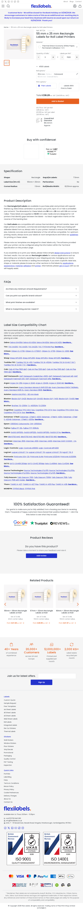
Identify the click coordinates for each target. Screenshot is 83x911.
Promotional (8, 753)
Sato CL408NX (51, 463)
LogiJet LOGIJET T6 (37, 452)
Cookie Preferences (11, 793)
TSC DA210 (23, 347)
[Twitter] (5, 1)
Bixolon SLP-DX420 (35, 398)
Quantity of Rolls (42, 53)
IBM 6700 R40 (26, 436)
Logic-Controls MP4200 (49, 448)
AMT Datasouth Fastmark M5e (38, 379)
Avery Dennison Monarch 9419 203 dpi (35, 387)
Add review (41, 555)
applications (68, 263)
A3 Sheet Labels (10, 716)
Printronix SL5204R (52, 456)
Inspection (8, 765)
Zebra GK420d (43, 342)
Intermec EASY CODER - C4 (64, 441)
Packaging (8, 756)
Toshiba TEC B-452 (24, 362)
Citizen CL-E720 (18, 351)
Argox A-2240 (29, 383)
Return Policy (9, 786)
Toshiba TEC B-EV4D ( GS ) (63, 362)
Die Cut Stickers (10, 728)
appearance (9, 266)
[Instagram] (18, 1)
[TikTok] (15, 1)
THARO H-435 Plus (47, 484)
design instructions (62, 253)
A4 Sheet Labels (10, 709)
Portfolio (7, 774)
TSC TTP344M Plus (46, 347)
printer (38, 266)
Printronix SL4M (36, 456)
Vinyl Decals (8, 749)
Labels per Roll (65, 53)
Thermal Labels (9, 731)
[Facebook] (2, 1)
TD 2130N (42, 405)
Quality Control (9, 759)
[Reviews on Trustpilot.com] (38, 523)
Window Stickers (10, 743)
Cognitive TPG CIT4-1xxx (45, 410)
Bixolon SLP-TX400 (67, 398)
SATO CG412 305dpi (36, 463)
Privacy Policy (9, 789)
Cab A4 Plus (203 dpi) (37, 369)
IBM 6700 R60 (39, 436)
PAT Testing (8, 762)
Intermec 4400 (45, 441)
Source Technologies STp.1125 (43, 473)
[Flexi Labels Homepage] (41, 6)
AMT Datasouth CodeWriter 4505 (33, 376)
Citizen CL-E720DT (33, 351)
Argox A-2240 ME (56, 383)
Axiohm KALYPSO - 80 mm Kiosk (25, 394)
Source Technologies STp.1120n (17, 473)
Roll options (40, 71)
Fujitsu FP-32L (16, 428)
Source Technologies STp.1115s (61, 470)
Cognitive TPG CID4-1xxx (24, 410)
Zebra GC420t (56, 342)
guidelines (74, 234)
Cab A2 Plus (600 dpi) (18, 369)
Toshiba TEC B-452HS (42, 362)
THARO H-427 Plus (30, 484)
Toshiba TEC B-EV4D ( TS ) (15, 365)
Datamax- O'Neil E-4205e (23, 419)
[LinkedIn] (9, 1)
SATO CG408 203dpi (18, 463)
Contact (78, 1)
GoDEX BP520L (30, 432)
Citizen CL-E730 (48, 351)
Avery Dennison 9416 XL (14, 390)
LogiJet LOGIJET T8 (53, 452)
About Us (7, 799)
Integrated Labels (10, 725)
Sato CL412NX (63, 463)
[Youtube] (12, 1)
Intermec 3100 (19, 441)
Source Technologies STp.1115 (36, 470)
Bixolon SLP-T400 (51, 398)
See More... (67, 342)
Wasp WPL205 (16, 358)
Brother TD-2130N (19, 405)
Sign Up (41, 682)
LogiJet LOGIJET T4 (20, 452)
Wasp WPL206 (29, 358)
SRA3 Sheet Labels (10, 719)
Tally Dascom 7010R (42, 477)
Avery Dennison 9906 (33, 390)
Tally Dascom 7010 (25, 477)
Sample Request (10, 703)
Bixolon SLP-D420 (19, 398)
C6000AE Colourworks (19, 424)
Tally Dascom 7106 (59, 477)
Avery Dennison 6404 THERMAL (65, 387)
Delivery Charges (10, 796)
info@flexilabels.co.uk (13, 821)
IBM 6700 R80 (51, 436)
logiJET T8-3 (67, 452)
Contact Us (8, 802)
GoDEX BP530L (43, 432)
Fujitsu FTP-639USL (31, 428)
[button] (3, 6)
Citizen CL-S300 (62, 351)
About (65, 1)
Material (39, 42)
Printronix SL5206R (68, 456)
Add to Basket (58, 101)
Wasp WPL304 (42, 358)
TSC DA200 (13, 347)
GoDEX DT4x (55, 432)
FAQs (6, 780)
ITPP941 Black (18, 488)
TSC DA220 (33, 347)
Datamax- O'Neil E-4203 (30, 417)
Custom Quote (9, 700)
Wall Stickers (8, 740)
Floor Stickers (9, 746)
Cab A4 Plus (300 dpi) (56, 369)
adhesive (27, 266)
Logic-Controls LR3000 (28, 448)
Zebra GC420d (29, 342)
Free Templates (10, 706)
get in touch (64, 266)
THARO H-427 (16, 484)
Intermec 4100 (32, 441)
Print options (41, 82)
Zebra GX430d (16, 342)
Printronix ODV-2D (22, 456)
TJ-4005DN (33, 405)
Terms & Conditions (11, 783)
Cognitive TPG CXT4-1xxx (14, 412)
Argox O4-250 (16, 383)
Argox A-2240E (42, 383)
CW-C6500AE (36, 424)
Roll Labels (7, 722)
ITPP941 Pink (30, 488)
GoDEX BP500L (17, 432)
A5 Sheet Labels (10, 713)
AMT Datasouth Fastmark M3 (61, 376)
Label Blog (7, 777)
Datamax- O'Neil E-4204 (52, 417)
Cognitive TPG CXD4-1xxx (67, 410)
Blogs (72, 1)
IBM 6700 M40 (14, 436)
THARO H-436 (61, 484)
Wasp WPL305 (54, 358)
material (19, 266)
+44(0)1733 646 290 (12, 818)
